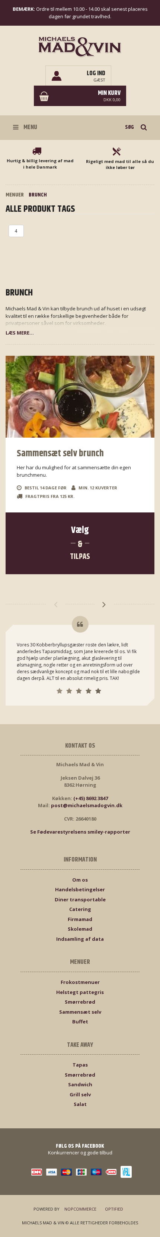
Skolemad (80, 929)
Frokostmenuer (80, 982)
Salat (80, 1104)
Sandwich (80, 1084)
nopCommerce (80, 1209)
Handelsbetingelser (80, 889)
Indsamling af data (80, 939)
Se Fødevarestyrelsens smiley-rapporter (80, 831)
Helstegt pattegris (80, 992)
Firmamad (80, 919)
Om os (80, 879)
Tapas (80, 1064)
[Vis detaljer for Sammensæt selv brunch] (80, 397)
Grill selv (80, 1094)
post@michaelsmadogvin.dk (86, 805)
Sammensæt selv (80, 1012)
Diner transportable (80, 899)
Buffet (80, 1021)
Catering (80, 909)
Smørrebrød (80, 1001)
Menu (29, 127)
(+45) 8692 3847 (90, 798)
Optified (114, 1209)
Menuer (15, 195)
